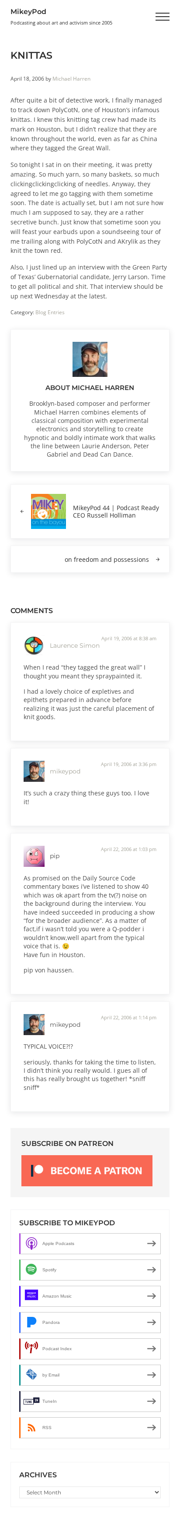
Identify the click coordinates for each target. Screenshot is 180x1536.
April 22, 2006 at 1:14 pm (128, 1017)
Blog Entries (50, 312)
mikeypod (65, 771)
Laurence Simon (75, 645)
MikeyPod (28, 11)
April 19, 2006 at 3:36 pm (128, 764)
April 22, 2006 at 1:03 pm (128, 849)
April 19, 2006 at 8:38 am (128, 638)
